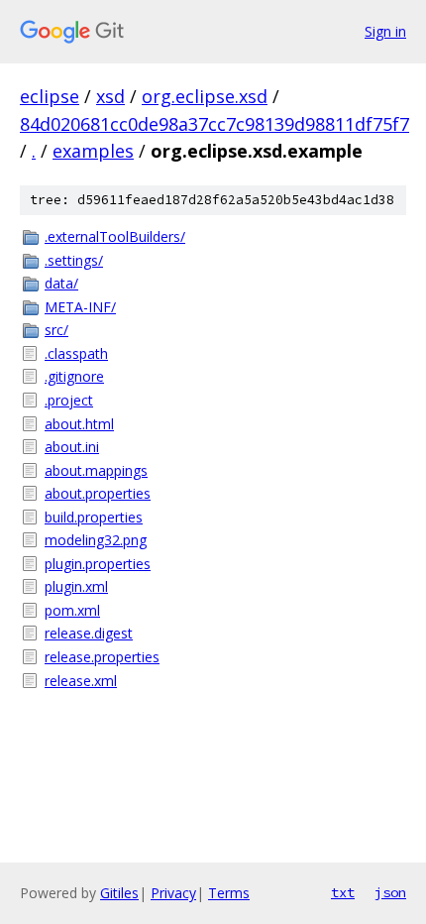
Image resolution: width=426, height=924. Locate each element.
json (390, 892)
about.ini (72, 446)
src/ (56, 329)
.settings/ (74, 260)
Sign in (385, 31)
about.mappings (96, 470)
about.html (79, 423)
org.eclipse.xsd (204, 96)
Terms (229, 892)
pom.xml (72, 610)
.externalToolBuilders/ (115, 236)
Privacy (173, 892)
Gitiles (119, 892)
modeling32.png (96, 539)
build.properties (94, 517)
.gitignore (74, 376)
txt (343, 892)
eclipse (49, 96)
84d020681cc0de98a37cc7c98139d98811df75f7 (214, 124)
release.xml (81, 680)
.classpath (76, 353)
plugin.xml (76, 586)
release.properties (102, 656)
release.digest (89, 633)
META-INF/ (80, 306)
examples (93, 151)
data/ (61, 283)
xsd (110, 96)
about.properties (98, 493)
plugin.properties (98, 563)
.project (69, 400)
